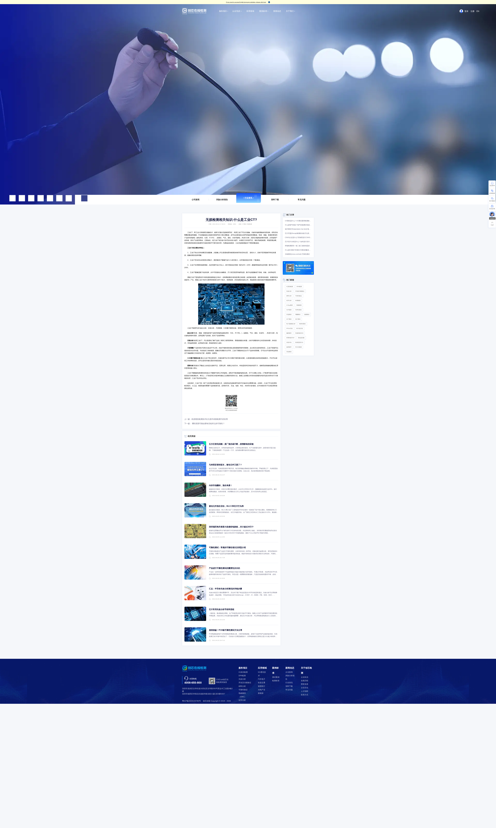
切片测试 (297, 319)
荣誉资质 (304, 684)
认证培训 (236, 11)
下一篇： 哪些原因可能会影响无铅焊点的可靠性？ (204, 424)
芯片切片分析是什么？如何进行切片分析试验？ (298, 242)
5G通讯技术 (262, 674)
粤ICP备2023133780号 (191, 701)
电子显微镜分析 (290, 323)
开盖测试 (289, 314)
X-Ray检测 (289, 305)
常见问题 (301, 199)
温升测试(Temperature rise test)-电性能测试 (298, 229)
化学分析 (289, 300)
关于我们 (290, 11)
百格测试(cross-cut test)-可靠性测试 (297, 254)
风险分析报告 (222, 199)
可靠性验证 (298, 296)
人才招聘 (304, 691)
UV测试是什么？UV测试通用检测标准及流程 (298, 221)
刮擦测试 (306, 314)
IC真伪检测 (289, 286)
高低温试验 (301, 337)
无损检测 (249, 224)
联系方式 (304, 695)
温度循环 (289, 347)
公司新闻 (195, 199)
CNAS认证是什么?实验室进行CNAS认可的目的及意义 (298, 237)
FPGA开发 (289, 328)
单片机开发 (299, 328)
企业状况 (304, 677)
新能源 (260, 693)
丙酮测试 (297, 314)
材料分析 (289, 296)
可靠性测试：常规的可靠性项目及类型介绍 (227, 547)
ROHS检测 (298, 347)
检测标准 (275, 681)
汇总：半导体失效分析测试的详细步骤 (225, 589)
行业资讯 (248, 198)
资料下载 (275, 199)
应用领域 (250, 11)
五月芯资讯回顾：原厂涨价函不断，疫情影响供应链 (231, 444)
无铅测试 (289, 351)
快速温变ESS (299, 342)
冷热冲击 (289, 342)
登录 (466, 11)
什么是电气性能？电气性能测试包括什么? (298, 225)
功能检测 (298, 305)
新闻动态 (277, 11)
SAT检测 (288, 310)
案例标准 (263, 11)
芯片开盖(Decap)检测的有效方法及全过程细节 (298, 233)
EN (477, 11)
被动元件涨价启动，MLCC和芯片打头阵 (226, 506)
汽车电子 (261, 679)
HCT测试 (289, 319)
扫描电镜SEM (299, 333)
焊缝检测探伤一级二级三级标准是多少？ (298, 246)
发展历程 (304, 681)
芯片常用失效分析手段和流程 (221, 609)
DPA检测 (299, 286)
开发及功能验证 (299, 291)
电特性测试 (302, 323)
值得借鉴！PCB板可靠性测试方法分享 (225, 630)
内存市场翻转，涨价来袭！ (220, 485)
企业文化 (304, 688)
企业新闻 (289, 672)
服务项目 (223, 11)
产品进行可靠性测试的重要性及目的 (224, 568)
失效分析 (289, 291)
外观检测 (297, 300)
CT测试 (244, 224)
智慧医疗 (261, 686)
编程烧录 (289, 333)
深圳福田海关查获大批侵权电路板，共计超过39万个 (231, 527)
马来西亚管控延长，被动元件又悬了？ (225, 465)
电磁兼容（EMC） (242, 695)
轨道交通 (261, 683)
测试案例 (275, 677)
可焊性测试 (298, 310)
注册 (472, 11)
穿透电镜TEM (290, 337)
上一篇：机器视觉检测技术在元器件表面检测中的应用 (206, 419)
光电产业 (261, 690)
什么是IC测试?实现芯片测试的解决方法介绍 (298, 250)
